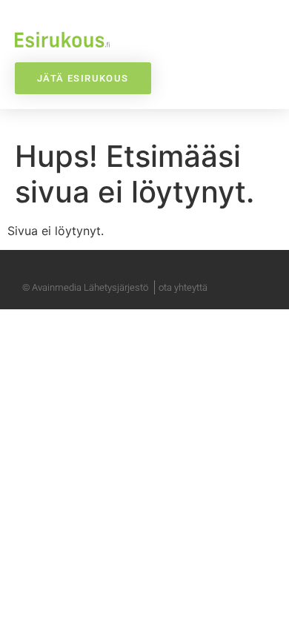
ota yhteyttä (183, 287)
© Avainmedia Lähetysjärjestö (85, 287)
